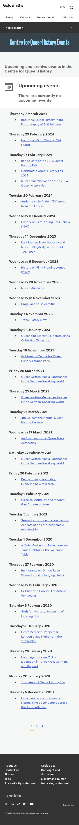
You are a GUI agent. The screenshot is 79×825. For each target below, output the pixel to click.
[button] (72, 27)
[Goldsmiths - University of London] (13, 6)
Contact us (12, 770)
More (66, 17)
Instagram (24, 804)
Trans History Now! (34, 320)
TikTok (18, 804)
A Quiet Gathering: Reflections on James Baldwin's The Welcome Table (44, 549)
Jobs (8, 779)
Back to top (68, 804)
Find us (9, 774)
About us (11, 765)
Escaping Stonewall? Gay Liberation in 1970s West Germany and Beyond (45, 661)
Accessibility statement (20, 783)
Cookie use (48, 765)
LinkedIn (12, 804)
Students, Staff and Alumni (62, 7)
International (45, 17)
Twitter (6, 804)
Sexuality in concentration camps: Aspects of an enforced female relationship (45, 524)
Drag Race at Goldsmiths (38, 304)
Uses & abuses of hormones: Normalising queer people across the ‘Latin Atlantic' (44, 702)
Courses (25, 17)
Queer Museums (32, 288)
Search (71, 7)
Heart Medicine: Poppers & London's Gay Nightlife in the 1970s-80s (41, 636)
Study (9, 17)
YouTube (31, 804)
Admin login (13, 795)
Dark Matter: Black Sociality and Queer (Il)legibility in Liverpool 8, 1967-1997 (43, 246)
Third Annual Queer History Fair (43, 682)
